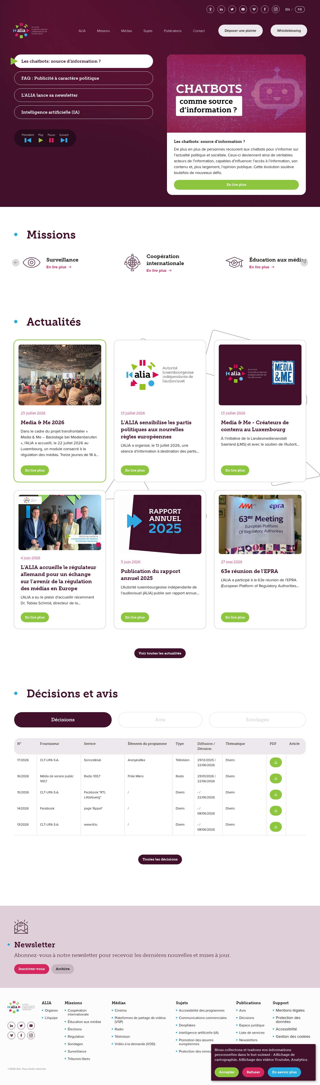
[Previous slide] (16, 262)
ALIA (46, 1003)
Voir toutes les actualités (160, 653)
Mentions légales (290, 1010)
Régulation (76, 1036)
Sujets (182, 1003)
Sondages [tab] (257, 720)
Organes (51, 1010)
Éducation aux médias (84, 1022)
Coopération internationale (78, 1012)
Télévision (122, 1036)
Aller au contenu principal (43, 7)
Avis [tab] (160, 720)
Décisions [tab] (63, 720)
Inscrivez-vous (32, 969)
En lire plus (236, 185)
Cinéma (120, 1010)
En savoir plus (284, 1072)
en (287, 9)
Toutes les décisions (160, 859)
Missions (73, 1003)
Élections (75, 1029)
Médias (119, 1003)
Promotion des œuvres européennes (196, 1042)
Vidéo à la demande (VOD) (135, 1044)
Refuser (253, 1072)
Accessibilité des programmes (201, 1010)
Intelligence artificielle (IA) (199, 1032)
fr (300, 9)
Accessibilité (286, 1029)
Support (281, 1003)
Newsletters (248, 1040)
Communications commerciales (203, 1018)
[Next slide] (304, 262)
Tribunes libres (79, 1059)
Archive (63, 969)
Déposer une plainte (240, 30)
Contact (199, 30)
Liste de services (251, 1032)
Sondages (75, 1044)
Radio (119, 1029)
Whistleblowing (289, 30)
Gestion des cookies (293, 1036)
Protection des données (288, 1020)
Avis (242, 1010)
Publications (248, 1003)
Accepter (226, 1072)
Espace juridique (251, 1025)
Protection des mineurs (196, 1051)
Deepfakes (187, 1025)
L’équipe (51, 1018)
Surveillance (77, 1051)
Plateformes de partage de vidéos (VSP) (140, 1020)
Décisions (246, 1018)
